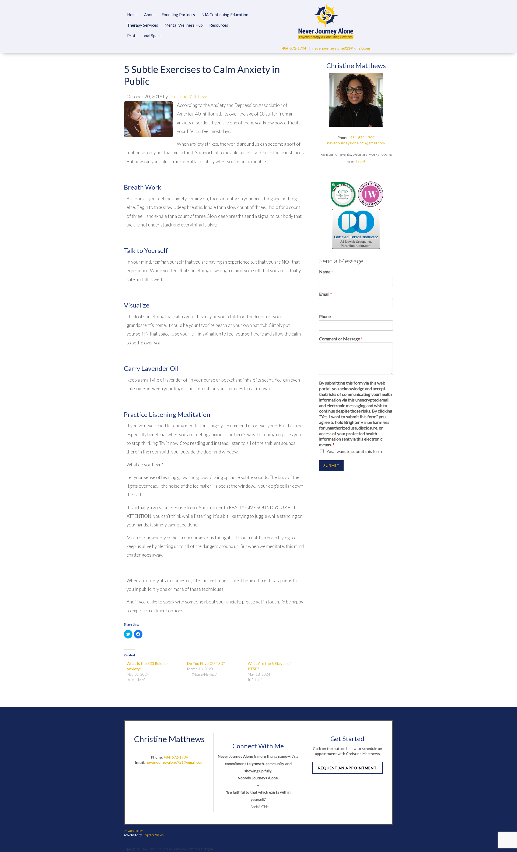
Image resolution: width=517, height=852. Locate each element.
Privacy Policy (133, 830)
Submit (331, 465)
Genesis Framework (174, 849)
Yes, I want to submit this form (354, 451)
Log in (209, 849)
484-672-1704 (294, 48)
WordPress (196, 849)
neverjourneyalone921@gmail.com (341, 48)
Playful (153, 849)
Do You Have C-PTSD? (206, 663)
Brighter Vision (153, 835)
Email (325, 293)
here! (360, 161)
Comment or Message (341, 338)
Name (326, 271)
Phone (325, 316)
